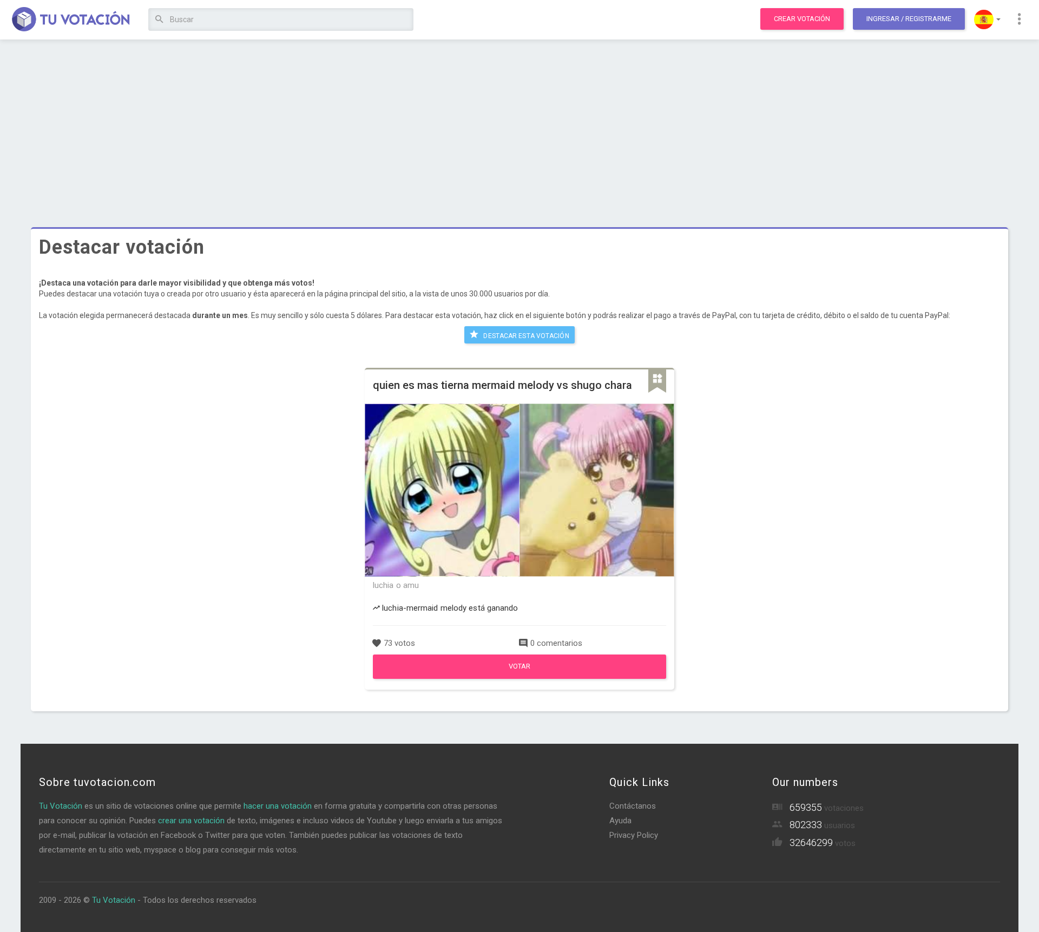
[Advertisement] (519, 127)
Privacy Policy (633, 835)
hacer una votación (278, 806)
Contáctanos (632, 806)
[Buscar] (159, 19)
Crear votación (802, 19)
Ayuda (620, 820)
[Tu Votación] (71, 20)
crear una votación (191, 820)
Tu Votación (60, 806)
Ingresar (908, 19)
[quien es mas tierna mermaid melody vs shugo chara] (519, 676)
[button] (987, 19)
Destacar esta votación (525, 336)
